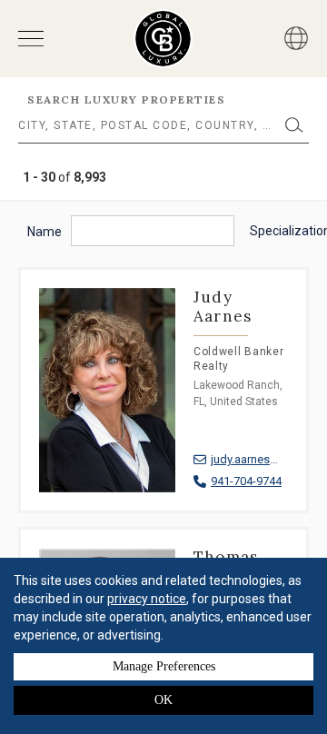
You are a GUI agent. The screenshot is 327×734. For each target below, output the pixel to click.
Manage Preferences (164, 666)
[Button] (296, 38)
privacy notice (146, 598)
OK (163, 700)
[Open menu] (31, 38)
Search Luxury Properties (126, 99)
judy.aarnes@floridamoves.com (249, 459)
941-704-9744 (246, 481)
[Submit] (294, 125)
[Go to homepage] (163, 38)
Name (44, 231)
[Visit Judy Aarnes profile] (163, 408)
